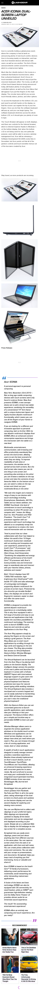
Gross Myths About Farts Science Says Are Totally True (9, 950)
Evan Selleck (7, 22)
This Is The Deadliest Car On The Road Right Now (28, 950)
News (3, 8)
